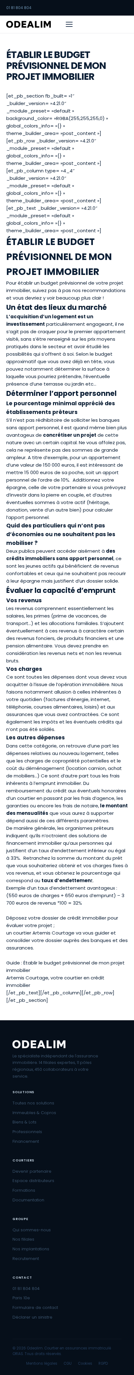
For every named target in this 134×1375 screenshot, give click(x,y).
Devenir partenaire (31, 1171)
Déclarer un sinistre (32, 1317)
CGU (68, 1363)
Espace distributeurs (33, 1181)
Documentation (28, 1200)
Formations (23, 1190)
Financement (25, 1141)
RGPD (103, 1363)
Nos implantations (30, 1249)
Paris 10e (21, 1298)
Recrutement (25, 1259)
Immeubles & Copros (34, 1113)
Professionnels (27, 1132)
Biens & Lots (24, 1122)
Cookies (85, 1363)
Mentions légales (41, 1363)
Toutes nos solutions (33, 1103)
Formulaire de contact (35, 1307)
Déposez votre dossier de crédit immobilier (56, 918)
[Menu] (69, 24)
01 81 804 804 (18, 7)
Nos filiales (23, 1239)
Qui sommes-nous (31, 1230)
